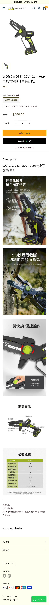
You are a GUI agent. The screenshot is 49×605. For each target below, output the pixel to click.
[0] (44, 8)
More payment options (24, 147)
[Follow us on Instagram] (9, 576)
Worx (5, 87)
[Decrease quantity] (15, 123)
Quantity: (7, 123)
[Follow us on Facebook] (4, 576)
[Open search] (33, 8)
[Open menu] (4, 8)
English (6, 563)
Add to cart (24, 133)
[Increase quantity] (29, 123)
